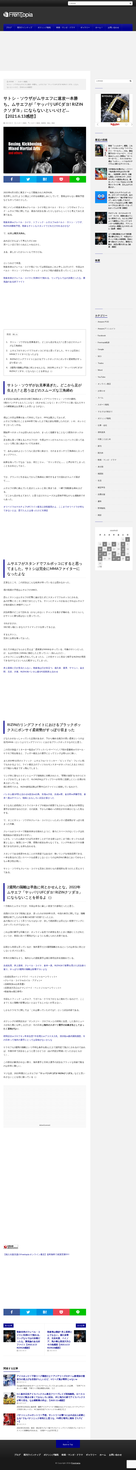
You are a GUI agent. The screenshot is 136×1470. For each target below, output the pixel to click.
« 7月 (100, 567)
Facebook (102, 335)
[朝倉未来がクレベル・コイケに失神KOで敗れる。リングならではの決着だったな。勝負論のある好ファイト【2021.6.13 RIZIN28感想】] (9, 1336)
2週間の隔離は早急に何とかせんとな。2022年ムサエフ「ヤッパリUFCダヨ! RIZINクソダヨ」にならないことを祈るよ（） (44, 369)
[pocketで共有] (61, 179)
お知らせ (101, 391)
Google (101, 349)
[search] (131, 3)
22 (123, 554)
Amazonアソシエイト (107, 328)
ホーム (98, 27)
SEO (99, 356)
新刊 (99, 446)
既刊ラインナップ (24, 27)
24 (100, 558)
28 (118, 558)
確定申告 (101, 487)
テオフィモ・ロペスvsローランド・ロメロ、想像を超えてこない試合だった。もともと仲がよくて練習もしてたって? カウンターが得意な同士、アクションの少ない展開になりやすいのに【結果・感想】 (120, 221)
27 (114, 558)
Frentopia (75, 1463)
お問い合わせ (113, 27)
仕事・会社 (102, 425)
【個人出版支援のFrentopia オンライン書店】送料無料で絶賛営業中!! (36, 1254)
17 (100, 554)
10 (100, 549)
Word (100, 370)
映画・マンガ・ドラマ (65, 27)
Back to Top (68, 1444)
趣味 (99, 501)
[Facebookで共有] (11, 179)
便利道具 (101, 432)
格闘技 (43, 123)
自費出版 (101, 494)
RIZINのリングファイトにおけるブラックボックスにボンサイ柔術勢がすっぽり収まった (44, 361)
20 (114, 554)
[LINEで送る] (78, 179)
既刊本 (100, 453)
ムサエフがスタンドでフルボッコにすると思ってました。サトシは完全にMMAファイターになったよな (43, 352)
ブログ (9, 27)
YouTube (101, 377)
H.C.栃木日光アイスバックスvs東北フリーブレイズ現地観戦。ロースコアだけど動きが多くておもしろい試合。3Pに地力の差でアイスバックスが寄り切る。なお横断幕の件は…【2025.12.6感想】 (51, 1397)
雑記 (48, 123)
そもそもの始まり (105, 411)
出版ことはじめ (104, 439)
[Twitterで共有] (28, 179)
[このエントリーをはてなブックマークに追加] (45, 179)
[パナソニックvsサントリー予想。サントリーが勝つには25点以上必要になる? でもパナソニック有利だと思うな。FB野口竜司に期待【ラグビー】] (9, 1419)
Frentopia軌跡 (103, 342)
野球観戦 (101, 508)
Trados (101, 363)
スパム (100, 397)
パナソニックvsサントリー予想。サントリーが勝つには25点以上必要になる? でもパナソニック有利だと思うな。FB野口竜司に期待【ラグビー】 (51, 1418)
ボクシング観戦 (44, 27)
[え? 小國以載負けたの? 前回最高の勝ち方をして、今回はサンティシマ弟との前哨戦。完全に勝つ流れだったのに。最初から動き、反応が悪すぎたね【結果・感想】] (101, 239)
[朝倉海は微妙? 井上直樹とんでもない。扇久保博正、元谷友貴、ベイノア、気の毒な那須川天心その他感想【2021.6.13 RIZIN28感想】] (80, 1336)
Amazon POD (103, 322)
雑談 (53, 123)
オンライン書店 (104, 384)
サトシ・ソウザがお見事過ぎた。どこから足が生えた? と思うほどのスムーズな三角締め (44, 344)
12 (109, 549)
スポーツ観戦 (21, 123)
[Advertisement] (68, 51)
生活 (99, 480)
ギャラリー (85, 27)
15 (123, 549)
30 (128, 558)
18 (105, 554)
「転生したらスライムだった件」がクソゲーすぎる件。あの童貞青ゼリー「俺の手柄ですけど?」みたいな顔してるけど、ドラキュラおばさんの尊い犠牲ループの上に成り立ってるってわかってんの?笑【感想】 (120, 200)
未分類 (100, 467)
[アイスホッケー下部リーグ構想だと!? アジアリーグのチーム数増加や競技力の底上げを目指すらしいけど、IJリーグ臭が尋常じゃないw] (9, 1380)
